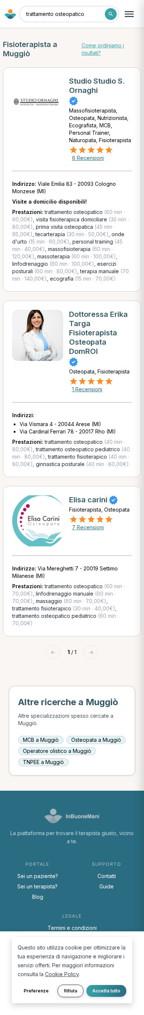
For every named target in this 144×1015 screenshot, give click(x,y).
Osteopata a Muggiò (96, 740)
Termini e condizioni (72, 928)
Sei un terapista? (37, 886)
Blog (37, 897)
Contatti (106, 876)
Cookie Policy (62, 974)
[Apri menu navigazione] (129, 14)
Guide (106, 886)
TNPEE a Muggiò (43, 762)
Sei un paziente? (37, 876)
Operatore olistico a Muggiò (57, 751)
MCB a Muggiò (41, 740)
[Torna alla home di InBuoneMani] (10, 14)
